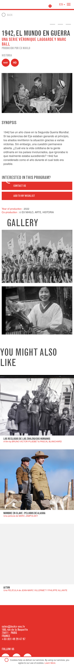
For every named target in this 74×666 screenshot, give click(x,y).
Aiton (6, 587)
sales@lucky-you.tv (13, 626)
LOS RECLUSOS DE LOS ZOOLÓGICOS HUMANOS (26, 438)
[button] (37, 186)
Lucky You (9, 4)
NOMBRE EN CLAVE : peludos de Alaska (24, 513)
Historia (7, 55)
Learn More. (50, 662)
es (61, 4)
